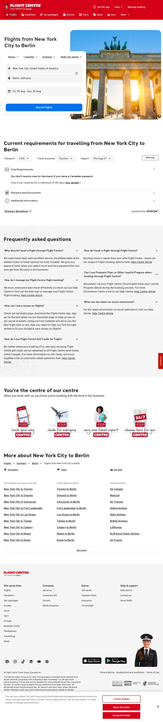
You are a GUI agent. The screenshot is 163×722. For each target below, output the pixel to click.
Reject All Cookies (121, 707)
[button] (81, 550)
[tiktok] (23, 661)
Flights (13, 14)
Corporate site (50, 595)
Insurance (87, 600)
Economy (47, 57)
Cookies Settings (121, 699)
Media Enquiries (51, 605)
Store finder (126, 600)
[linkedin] (31, 661)
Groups (7, 621)
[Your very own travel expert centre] (101, 422)
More (123, 14)
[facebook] (7, 661)
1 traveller (29, 57)
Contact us (125, 595)
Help (117, 7)
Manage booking (136, 7)
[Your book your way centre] (23, 422)
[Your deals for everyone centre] (62, 422)
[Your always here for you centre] (140, 422)
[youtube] (39, 661)
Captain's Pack (89, 595)
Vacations (30, 14)
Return (11, 57)
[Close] (157, 706)
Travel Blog (9, 636)
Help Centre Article (31, 295)
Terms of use (152, 672)
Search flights (44, 107)
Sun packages (51, 14)
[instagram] (15, 661)
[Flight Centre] (16, 573)
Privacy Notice (107, 672)
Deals (100, 14)
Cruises (70, 14)
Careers (46, 600)
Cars (113, 14)
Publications (10, 631)
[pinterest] (47, 661)
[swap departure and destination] (76, 73)
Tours (86, 14)
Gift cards (87, 590)
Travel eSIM (87, 605)
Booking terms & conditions (130, 672)
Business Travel (12, 626)
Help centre (126, 590)
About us (47, 590)
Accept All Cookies (121, 715)
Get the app (103, 7)
